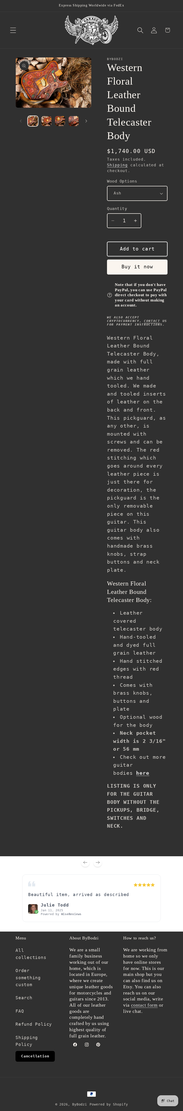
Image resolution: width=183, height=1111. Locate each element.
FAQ (19, 1011)
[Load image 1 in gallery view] (33, 121)
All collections (30, 954)
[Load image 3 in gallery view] (60, 121)
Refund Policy (33, 1024)
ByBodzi (79, 1104)
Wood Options (122, 181)
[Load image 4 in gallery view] (73, 121)
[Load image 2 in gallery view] (46, 121)
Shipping (117, 165)
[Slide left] (20, 121)
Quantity (117, 208)
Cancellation (35, 1056)
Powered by (61, 914)
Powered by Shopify (109, 1104)
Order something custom (28, 977)
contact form (144, 1005)
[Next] (97, 862)
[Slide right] (86, 121)
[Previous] (85, 862)
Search (23, 997)
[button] (13, 30)
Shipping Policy (26, 1041)
